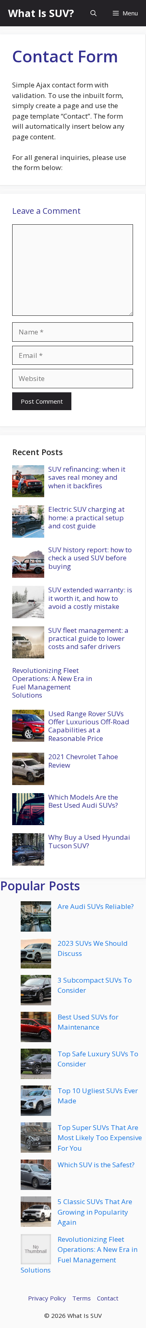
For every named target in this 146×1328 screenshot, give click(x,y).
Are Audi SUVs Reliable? (96, 906)
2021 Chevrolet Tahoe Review (83, 760)
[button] (93, 13)
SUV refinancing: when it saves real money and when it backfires (86, 477)
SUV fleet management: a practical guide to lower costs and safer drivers (88, 638)
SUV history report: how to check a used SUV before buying (90, 558)
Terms (81, 1298)
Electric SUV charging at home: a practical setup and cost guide (86, 517)
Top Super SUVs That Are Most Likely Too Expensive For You (100, 1138)
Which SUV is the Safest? (96, 1164)
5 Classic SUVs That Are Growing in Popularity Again (95, 1212)
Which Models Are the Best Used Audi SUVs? (83, 801)
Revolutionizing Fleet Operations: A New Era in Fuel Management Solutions (52, 683)
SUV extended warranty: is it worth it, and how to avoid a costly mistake (90, 598)
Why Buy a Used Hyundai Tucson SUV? (89, 841)
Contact (107, 1298)
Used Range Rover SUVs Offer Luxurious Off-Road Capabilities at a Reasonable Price (88, 726)
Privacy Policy (47, 1298)
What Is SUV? (41, 13)
